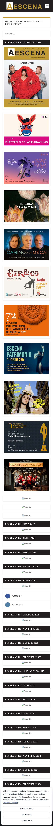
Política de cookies (10, 803)
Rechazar (26, 815)
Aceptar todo (26, 809)
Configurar (26, 820)
